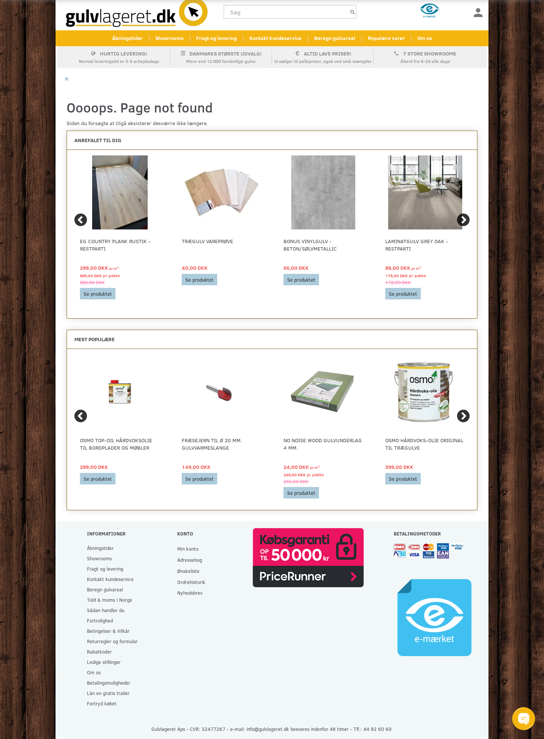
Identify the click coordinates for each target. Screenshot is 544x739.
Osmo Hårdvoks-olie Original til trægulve (424, 444)
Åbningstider (127, 37)
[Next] (463, 220)
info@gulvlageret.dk (267, 729)
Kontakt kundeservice (275, 37)
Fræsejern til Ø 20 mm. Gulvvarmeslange (212, 444)
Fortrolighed (100, 620)
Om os (424, 37)
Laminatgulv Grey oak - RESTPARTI (416, 245)
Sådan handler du (105, 610)
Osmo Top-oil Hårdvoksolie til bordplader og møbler (116, 444)
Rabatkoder (99, 651)
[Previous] (80, 220)
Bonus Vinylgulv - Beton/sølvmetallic (310, 245)
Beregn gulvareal (334, 37)
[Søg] (352, 12)
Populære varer (386, 37)
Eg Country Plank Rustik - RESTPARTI (115, 245)
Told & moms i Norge (109, 600)
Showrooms (169, 37)
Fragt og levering (216, 37)
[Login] (478, 12)
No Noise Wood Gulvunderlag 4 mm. (322, 444)
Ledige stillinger (104, 662)
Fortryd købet (102, 703)
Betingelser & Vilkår (108, 631)
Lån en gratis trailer (108, 693)
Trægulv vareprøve (207, 241)
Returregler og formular (112, 641)
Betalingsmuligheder (108, 682)
